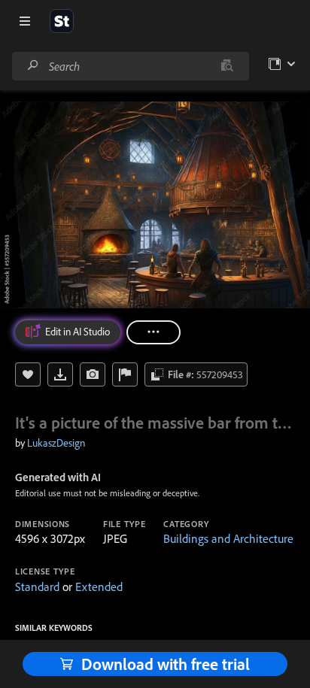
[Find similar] (226, 66)
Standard (37, 586)
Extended (99, 586)
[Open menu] (25, 21)
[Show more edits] (153, 332)
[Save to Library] (28, 374)
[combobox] (130, 66)
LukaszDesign (56, 443)
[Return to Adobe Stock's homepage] (62, 21)
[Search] (33, 65)
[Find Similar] (92, 374)
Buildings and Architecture (228, 538)
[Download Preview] (60, 374)
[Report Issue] (125, 374)
